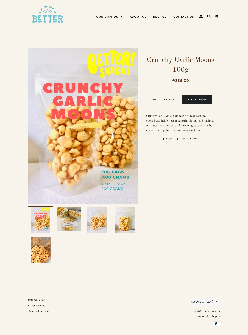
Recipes (160, 16)
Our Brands (107, 16)
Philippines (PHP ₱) (202, 301)
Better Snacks (212, 311)
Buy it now (197, 99)
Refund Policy (36, 300)
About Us (138, 16)
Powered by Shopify (208, 316)
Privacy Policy (36, 305)
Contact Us (183, 16)
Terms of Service (38, 311)
